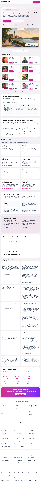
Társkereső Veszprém (5, 444)
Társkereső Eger (17, 444)
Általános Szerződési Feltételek (32, 409)
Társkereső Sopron (4, 447)
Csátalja (4, 378)
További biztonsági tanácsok (8, 229)
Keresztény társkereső (31, 458)
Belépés (29, 2)
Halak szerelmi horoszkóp (32, 483)
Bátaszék (28, 376)
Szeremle (16, 386)
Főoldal (2, 5)
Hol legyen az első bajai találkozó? (10, 254)
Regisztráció (36, 2)
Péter (30, 74)
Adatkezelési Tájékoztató (33, 412)
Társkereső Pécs (17, 436)
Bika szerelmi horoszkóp (18, 475)
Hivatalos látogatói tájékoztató (27, 188)
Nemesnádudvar (6, 385)
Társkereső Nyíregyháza (5, 439)
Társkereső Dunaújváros (5, 449)
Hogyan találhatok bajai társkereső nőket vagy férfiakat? (14, 239)
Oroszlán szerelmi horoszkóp (19, 478)
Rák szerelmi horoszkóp (5, 478)
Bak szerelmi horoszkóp (5, 483)
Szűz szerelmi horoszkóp (31, 478)
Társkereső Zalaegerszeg (32, 444)
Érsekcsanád (5, 381)
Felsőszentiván (29, 381)
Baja (27, 374)
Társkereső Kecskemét (18, 439)
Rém (27, 385)
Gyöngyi (10, 66)
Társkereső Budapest (5, 434)
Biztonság (30, 415)
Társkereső (16, 458)
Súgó (16, 411)
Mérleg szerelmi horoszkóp (6, 481)
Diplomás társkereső (18, 461)
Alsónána (4, 374)
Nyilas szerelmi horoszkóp (32, 481)
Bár (3, 376)
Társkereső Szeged (4, 436)
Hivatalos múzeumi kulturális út (7, 188)
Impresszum (17, 408)
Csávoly (16, 378)
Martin (10, 83)
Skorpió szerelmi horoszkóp (19, 481)
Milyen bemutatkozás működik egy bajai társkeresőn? (14, 251)
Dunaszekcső (17, 379)
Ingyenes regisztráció (5, 414)
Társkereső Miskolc (30, 434)
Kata (30, 66)
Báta (15, 376)
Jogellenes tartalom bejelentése (32, 421)
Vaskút (28, 386)
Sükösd (4, 386)
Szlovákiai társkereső (31, 463)
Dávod (28, 378)
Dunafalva (5, 379)
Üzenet (11, 62)
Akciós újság (16, 466)
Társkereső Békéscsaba (31, 441)
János (10, 74)
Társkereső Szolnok (4, 441)
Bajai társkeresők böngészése (18, 20)
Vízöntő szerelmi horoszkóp (19, 483)
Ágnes (10, 57)
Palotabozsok (17, 385)
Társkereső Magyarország (19, 449)
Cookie (30, 417)
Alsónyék (16, 374)
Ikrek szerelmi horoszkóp (31, 475)
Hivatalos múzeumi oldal (26, 165)
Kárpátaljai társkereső (5, 463)
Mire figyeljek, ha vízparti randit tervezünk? (12, 256)
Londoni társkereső (4, 466)
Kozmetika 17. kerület (31, 466)
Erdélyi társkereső (4, 461)
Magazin (16, 414)
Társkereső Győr (30, 436)
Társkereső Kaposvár (18, 447)
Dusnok (28, 379)
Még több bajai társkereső (20, 91)
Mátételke (17, 383)
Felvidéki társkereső (31, 461)
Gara (4, 383)
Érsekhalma (17, 381)
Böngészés (3, 411)
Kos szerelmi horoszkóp (5, 475)
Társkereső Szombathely (18, 441)
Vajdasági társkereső (18, 463)
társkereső (3, 458)
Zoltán (30, 83)
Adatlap (16, 62)
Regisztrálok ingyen (7, 20)
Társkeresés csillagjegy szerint (20, 472)
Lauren (30, 57)
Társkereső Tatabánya (31, 447)
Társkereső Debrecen (18, 434)
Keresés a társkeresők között (20, 50)
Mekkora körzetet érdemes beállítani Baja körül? (13, 248)
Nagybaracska (29, 383)
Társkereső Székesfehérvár (32, 439)
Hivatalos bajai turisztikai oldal (7, 153)
